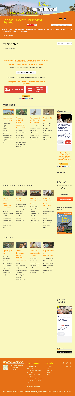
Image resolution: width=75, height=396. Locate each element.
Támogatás (6, 31)
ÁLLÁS (70, 29)
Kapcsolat (25, 31)
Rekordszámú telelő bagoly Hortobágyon (35, 120)
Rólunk (15, 31)
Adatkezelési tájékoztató (33, 386)
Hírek (11, 29)
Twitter (48, 372)
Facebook (49, 366)
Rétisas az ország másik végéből (35, 253)
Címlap (4, 29)
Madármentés (19, 29)
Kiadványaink (60, 29)
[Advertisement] (28, 169)
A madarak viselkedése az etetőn (35, 201)
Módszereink (31, 29)
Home (4, 35)
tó (39, 386)
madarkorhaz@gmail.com (34, 379)
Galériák (50, 29)
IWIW (48, 374)
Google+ (49, 370)
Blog (48, 368)
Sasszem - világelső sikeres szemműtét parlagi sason (21, 122)
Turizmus (41, 29)
